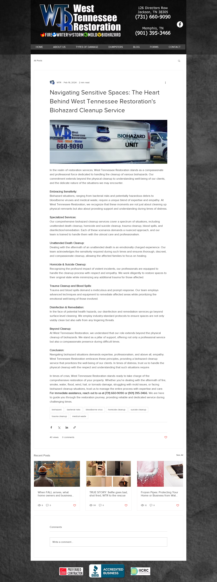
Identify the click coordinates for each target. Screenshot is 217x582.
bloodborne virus (94, 409)
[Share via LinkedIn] (66, 427)
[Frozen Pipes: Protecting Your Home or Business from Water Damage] (160, 474)
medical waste (79, 416)
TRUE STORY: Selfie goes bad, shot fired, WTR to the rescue (108, 494)
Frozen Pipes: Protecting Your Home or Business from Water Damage (159, 494)
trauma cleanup (59, 416)
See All (179, 455)
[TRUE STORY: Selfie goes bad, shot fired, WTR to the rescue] (109, 474)
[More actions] (165, 82)
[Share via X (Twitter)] (59, 427)
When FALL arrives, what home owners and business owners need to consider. (55, 494)
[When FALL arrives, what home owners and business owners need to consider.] (57, 474)
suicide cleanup (138, 409)
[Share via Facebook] (51, 427)
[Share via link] (74, 427)
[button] (87, 47)
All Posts (38, 60)
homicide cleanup (116, 409)
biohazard (56, 409)
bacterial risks (73, 409)
